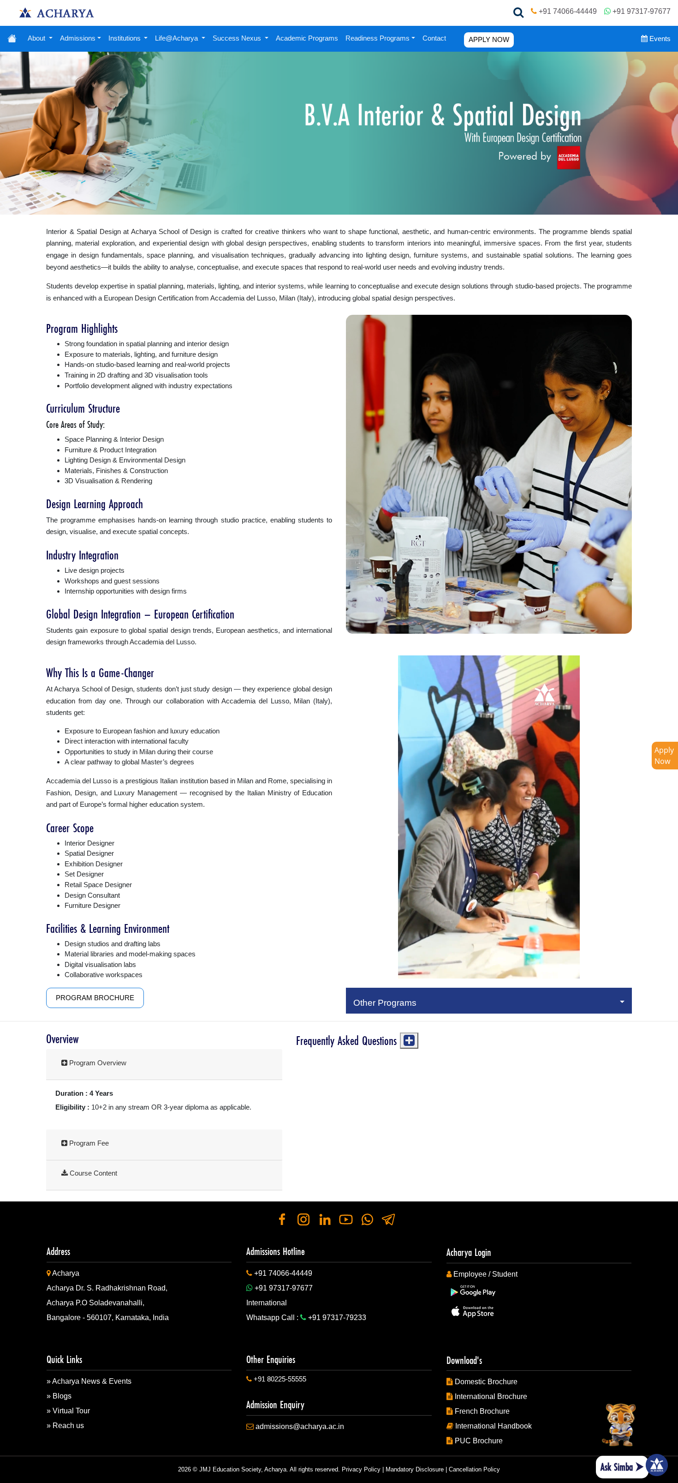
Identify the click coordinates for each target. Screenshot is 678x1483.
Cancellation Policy (474, 1469)
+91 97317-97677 (642, 11)
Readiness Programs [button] (377, 38)
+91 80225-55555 (280, 1379)
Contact (434, 38)
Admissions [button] (77, 38)
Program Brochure (95, 998)
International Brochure (491, 1396)
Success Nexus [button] (238, 38)
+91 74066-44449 (568, 11)
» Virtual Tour (68, 1411)
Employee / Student (485, 1274)
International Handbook (493, 1426)
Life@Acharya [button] (177, 38)
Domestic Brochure (486, 1382)
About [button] (37, 38)
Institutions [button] (125, 38)
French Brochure (482, 1411)
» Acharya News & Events (89, 1381)
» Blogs (59, 1396)
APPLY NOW (489, 39)
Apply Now (664, 755)
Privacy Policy (361, 1469)
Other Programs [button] (387, 1003)
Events (659, 38)
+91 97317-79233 (337, 1317)
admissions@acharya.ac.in (300, 1426)
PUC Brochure (479, 1441)
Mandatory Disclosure (415, 1469)
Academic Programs (307, 38)
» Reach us (65, 1425)
